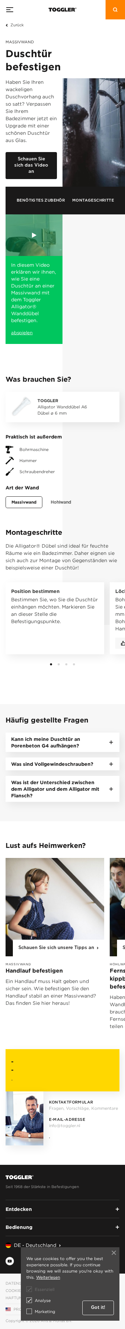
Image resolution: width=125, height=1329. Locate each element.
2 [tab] (59, 664)
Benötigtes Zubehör (41, 200)
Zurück (17, 25)
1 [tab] (51, 664)
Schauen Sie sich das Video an (31, 165)
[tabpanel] (52, 621)
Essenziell (45, 1289)
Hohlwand (61, 502)
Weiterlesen (48, 1277)
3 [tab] (66, 664)
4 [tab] (74, 664)
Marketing (45, 1311)
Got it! (98, 1307)
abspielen (22, 332)
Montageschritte (93, 200)
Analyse (43, 1300)
